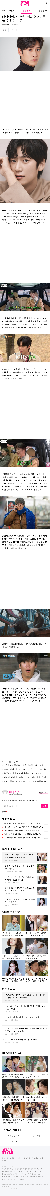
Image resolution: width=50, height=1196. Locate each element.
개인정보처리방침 (24, 1158)
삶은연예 (27, 10)
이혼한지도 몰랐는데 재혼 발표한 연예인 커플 (24, 765)
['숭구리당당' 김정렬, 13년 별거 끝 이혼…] (13, 925)
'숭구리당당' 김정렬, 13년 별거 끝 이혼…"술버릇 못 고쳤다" (24, 769)
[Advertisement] (25, 100)
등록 (44, 806)
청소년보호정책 (37, 1158)
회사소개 (5, 1158)
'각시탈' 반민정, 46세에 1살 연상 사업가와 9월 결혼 (26, 777)
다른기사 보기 (43, 793)
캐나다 (35, 800)
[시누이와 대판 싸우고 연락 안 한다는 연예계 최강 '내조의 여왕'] (25, 1008)
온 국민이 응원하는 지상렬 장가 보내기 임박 (23, 773)
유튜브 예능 (27, 800)
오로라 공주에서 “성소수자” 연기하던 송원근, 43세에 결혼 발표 (24, 830)
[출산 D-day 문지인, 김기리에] (25, 857)
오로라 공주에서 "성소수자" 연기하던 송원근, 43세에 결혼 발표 (25, 781)
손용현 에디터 (6, 24)
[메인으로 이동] (25, 5)
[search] (46, 3)
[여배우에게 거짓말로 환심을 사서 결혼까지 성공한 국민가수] (25, 890)
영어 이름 (19, 800)
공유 (15, 30)
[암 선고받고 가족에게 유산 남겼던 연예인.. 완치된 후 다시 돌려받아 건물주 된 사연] (36, 971)
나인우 (5, 800)
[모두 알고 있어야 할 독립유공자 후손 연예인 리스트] (25, 902)
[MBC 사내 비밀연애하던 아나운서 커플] (25, 1042)
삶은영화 (43, 10)
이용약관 (13, 1158)
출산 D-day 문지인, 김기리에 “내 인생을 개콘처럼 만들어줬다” (24, 827)
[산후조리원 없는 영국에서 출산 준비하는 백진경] (25, 868)
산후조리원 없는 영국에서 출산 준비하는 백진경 (24, 838)
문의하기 (5, 1161)
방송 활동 (12, 800)
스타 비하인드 (8, 10)
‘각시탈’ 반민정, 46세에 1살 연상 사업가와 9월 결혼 (24, 834)
